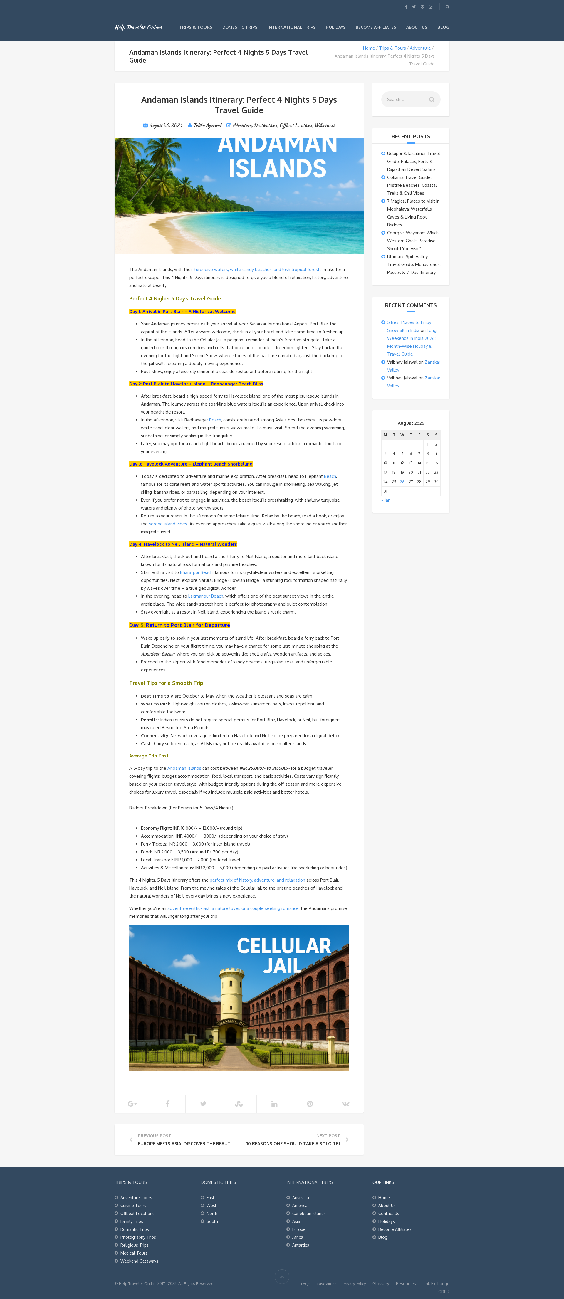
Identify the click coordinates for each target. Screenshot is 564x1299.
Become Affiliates (376, 27)
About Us (416, 27)
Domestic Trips (240, 27)
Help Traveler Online (138, 27)
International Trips (292, 27)
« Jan (385, 500)
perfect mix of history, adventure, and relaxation (257, 880)
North (212, 1213)
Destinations (265, 125)
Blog (443, 27)
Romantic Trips (134, 1229)
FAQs (305, 1283)
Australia (300, 1197)
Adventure (420, 48)
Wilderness (324, 125)
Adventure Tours (136, 1197)
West (211, 1205)
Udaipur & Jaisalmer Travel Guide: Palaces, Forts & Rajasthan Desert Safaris (413, 161)
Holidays (336, 27)
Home (369, 48)
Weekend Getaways (139, 1260)
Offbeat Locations (295, 125)
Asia (296, 1221)
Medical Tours (133, 1253)
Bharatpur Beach (196, 572)
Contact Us (388, 1213)
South (212, 1221)
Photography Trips (138, 1237)
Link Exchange (436, 1283)
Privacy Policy (354, 1283)
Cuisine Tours (133, 1205)
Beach (215, 420)
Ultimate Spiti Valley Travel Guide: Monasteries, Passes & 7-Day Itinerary (414, 264)
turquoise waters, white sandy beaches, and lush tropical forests (258, 269)
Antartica (300, 1245)
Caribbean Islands (309, 1213)
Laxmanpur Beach (205, 596)
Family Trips (131, 1221)
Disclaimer (326, 1283)
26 (402, 481)
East (210, 1197)
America (300, 1205)
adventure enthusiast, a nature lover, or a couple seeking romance (233, 908)
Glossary (380, 1283)
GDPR (443, 1291)
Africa (297, 1237)
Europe (299, 1229)
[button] (239, 800)
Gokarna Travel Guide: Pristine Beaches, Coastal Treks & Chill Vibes (412, 185)
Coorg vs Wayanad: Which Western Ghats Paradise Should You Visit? (413, 240)
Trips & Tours (195, 27)
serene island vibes (168, 524)
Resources (406, 1283)
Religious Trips (134, 1245)
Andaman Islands (184, 768)
